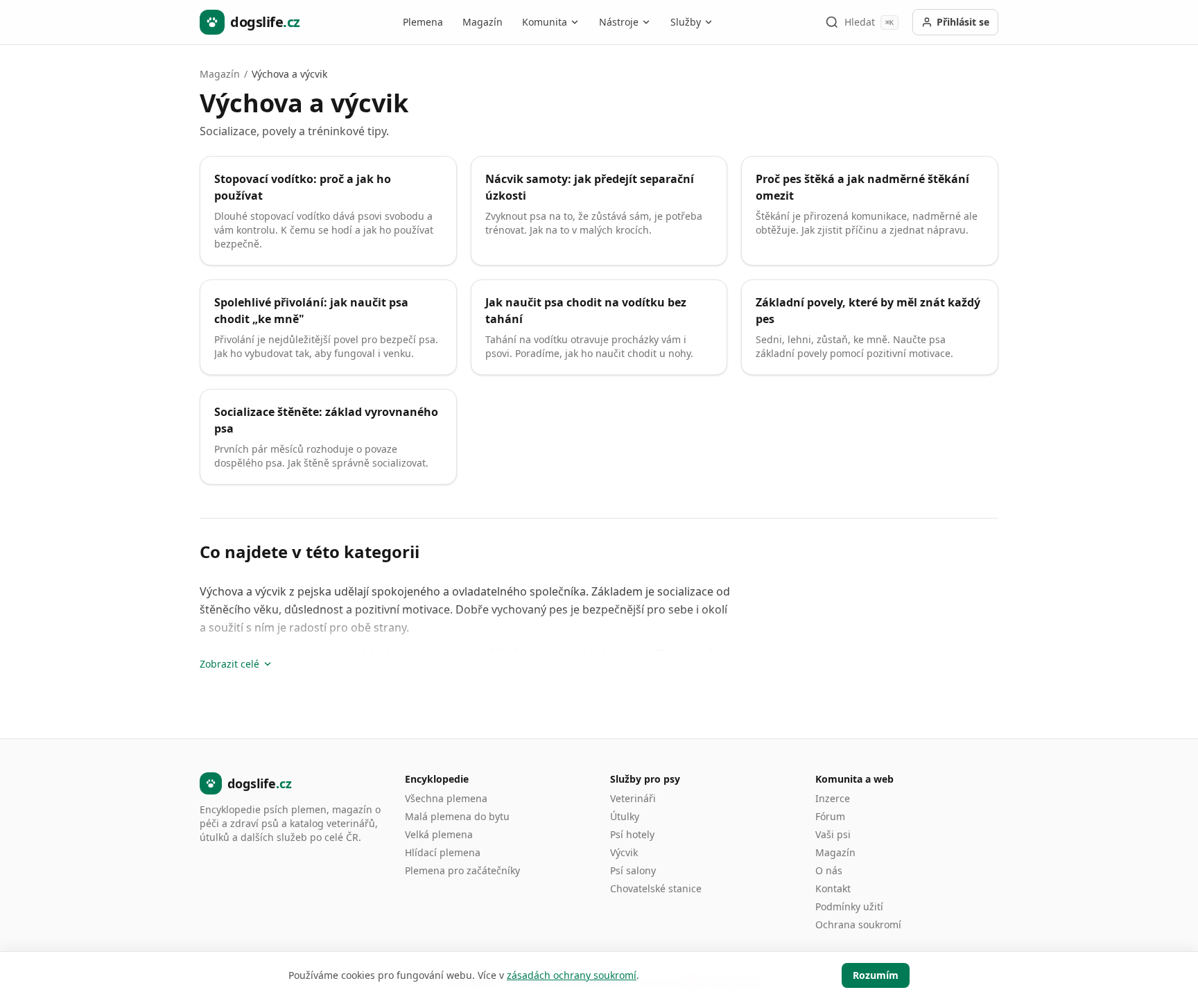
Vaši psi (833, 834)
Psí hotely (632, 834)
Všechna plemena (446, 798)
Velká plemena (439, 834)
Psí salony (633, 870)
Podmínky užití (849, 906)
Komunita (544, 21)
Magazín (482, 21)
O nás (828, 870)
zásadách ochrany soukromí (571, 975)
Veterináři (633, 798)
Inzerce (832, 798)
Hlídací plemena (442, 852)
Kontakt (833, 888)
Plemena (423, 21)
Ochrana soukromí (858, 924)
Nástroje (619, 21)
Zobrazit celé (229, 663)
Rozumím (876, 975)
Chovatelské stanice (656, 888)
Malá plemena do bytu (457, 816)
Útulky (624, 816)
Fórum (830, 816)
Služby (685, 21)
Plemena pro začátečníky (462, 870)
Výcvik (624, 852)
